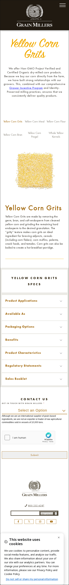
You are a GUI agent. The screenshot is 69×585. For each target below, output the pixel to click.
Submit (35, 455)
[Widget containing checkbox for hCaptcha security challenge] (28, 437)
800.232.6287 (36, 505)
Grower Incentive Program (26, 88)
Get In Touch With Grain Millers (23, 403)
